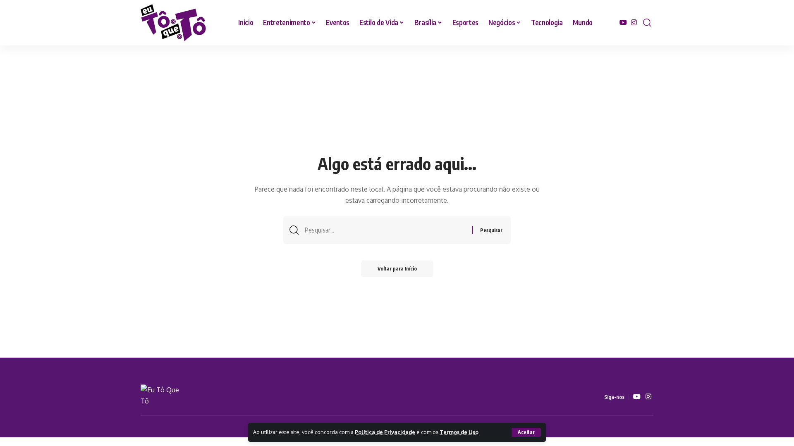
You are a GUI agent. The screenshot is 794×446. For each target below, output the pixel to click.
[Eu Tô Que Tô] (174, 22)
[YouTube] (623, 22)
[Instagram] (634, 22)
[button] (526, 432)
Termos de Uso (459, 432)
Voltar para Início (397, 269)
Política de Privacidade (385, 432)
